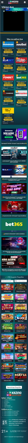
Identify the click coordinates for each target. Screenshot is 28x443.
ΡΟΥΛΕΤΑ (6, 401)
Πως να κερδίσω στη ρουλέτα (11, 412)
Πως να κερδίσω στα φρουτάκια (11, 411)
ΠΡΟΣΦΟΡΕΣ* (7, 405)
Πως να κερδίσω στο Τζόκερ (10, 415)
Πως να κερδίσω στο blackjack (11, 414)
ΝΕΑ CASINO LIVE (8, 407)
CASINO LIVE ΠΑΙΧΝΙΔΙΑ (9, 399)
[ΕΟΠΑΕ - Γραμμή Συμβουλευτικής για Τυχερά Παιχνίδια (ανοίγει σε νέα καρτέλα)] (18, 431)
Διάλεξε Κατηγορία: (6, 279)
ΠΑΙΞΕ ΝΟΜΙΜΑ (8, 67)
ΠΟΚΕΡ (6, 404)
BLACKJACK (6, 402)
